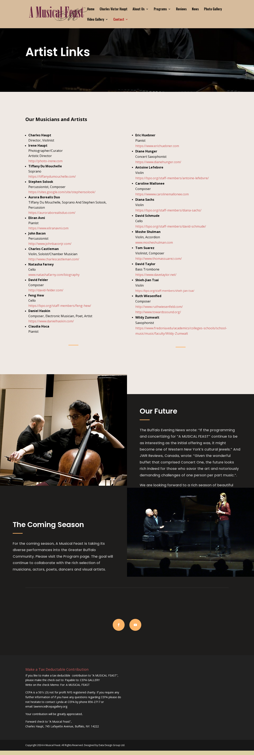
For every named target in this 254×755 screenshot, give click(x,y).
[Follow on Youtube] (135, 625)
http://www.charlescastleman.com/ (53, 259)
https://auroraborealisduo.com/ (51, 212)
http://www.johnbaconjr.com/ (49, 243)
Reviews (181, 9)
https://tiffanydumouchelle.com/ (52, 176)
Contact (118, 20)
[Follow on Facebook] (119, 625)
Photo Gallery (213, 9)
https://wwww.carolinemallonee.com (162, 194)
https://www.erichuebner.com (157, 146)
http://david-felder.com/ (45, 290)
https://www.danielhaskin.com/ (51, 321)
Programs (160, 9)
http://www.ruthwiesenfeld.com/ (159, 306)
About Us (139, 9)
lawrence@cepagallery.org (50, 706)
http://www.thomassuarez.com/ (158, 258)
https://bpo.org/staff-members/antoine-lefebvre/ (172, 178)
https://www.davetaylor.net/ (155, 274)
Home (90, 9)
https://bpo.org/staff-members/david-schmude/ (170, 226)
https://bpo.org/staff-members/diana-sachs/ (168, 210)
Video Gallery (95, 20)
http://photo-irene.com (45, 161)
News (195, 9)
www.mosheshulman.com (154, 242)
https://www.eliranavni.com (48, 228)
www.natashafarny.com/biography (54, 274)
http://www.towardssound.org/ (158, 312)
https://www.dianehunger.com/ (158, 162)
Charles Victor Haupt (113, 9)
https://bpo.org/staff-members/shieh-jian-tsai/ (164, 291)
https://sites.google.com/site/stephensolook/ (61, 192)
